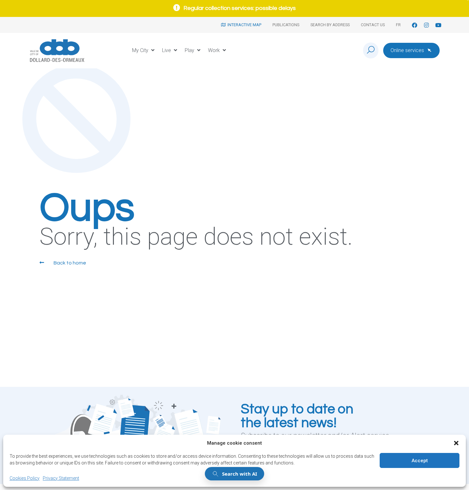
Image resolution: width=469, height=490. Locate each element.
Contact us (373, 24)
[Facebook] (414, 25)
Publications (285, 24)
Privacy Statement (61, 478)
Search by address (330, 24)
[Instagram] (426, 25)
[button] (456, 443)
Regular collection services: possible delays (239, 8)
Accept (420, 460)
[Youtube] (438, 25)
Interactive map (243, 24)
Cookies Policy (25, 478)
